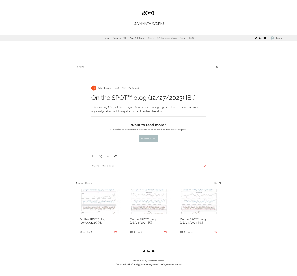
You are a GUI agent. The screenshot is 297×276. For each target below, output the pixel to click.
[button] (217, 67)
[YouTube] (265, 38)
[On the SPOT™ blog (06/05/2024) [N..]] (98, 201)
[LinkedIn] (260, 38)
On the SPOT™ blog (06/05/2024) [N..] (92, 221)
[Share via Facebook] (92, 156)
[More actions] (204, 88)
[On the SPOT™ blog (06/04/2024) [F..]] (148, 201)
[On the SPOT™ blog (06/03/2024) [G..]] (198, 201)
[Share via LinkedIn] (107, 156)
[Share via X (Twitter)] (100, 156)
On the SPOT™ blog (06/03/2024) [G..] (193, 221)
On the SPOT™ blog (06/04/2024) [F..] (143, 221)
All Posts (80, 66)
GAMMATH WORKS (149, 24)
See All (217, 183)
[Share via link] (115, 156)
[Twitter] (255, 38)
